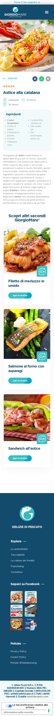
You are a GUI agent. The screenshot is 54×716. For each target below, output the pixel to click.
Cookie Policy (18, 657)
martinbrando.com (37, 696)
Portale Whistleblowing (23, 662)
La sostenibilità (19, 549)
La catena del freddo (22, 560)
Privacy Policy (18, 651)
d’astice (13, 190)
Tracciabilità (18, 554)
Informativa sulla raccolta (18, 712)
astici (21, 155)
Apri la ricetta (20, 295)
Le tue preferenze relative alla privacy (30, 706)
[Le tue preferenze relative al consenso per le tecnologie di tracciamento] (49, 711)
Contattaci (17, 572)
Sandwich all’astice (24, 448)
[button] (47, 12)
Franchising (17, 566)
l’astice (17, 196)
